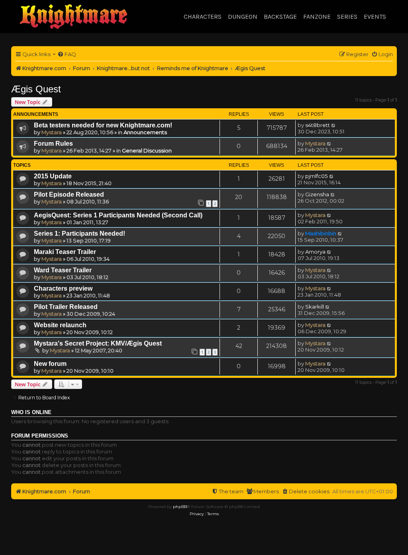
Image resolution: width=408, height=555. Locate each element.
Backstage (280, 16)
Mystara (51, 132)
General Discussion (147, 150)
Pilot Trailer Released (66, 306)
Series (347, 16)
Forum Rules (53, 143)
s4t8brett (317, 125)
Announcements (145, 132)
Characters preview (63, 288)
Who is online (31, 412)
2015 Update (53, 176)
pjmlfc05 (316, 176)
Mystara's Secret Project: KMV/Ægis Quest (98, 343)
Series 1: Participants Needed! (79, 233)
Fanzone (317, 16)
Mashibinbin (320, 233)
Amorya (315, 251)
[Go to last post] (333, 125)
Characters (203, 16)
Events (375, 16)
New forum (50, 363)
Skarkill (314, 306)
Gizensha (317, 194)
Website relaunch (60, 325)
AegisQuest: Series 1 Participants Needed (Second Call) (118, 215)
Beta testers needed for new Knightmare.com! (103, 125)
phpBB (180, 506)
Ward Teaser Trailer (63, 270)
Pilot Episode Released (69, 194)
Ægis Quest (36, 89)
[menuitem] (66, 54)
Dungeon (242, 16)
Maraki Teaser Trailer (65, 251)
